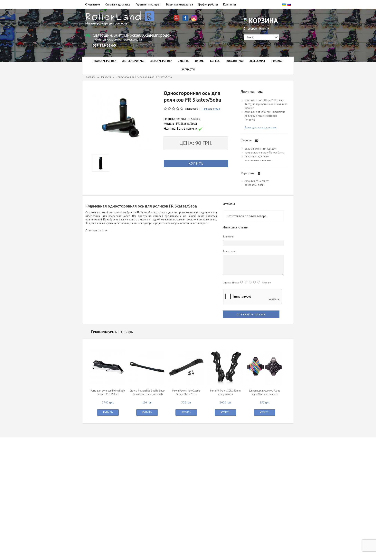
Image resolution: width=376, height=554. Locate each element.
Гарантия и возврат (148, 4)
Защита (183, 61)
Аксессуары (257, 61)
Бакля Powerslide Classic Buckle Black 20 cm (186, 392)
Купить (108, 412)
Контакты (229, 4)
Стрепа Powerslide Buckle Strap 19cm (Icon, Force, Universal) (147, 392)
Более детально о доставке (261, 127)
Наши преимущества (179, 4)
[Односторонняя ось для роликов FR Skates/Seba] (122, 119)
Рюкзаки (277, 61)
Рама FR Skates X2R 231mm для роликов (225, 392)
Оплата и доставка (117, 4)
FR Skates (193, 119)
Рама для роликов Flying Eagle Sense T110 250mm (108, 392)
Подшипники (234, 61)
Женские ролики (133, 61)
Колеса (215, 61)
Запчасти (188, 69)
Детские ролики (161, 61)
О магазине (92, 4)
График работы (208, 4)
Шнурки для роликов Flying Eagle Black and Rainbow (264, 392)
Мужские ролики (105, 61)
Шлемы (199, 61)
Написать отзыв (211, 108)
